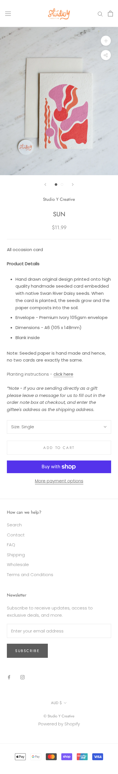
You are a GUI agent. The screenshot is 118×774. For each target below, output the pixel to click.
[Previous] (45, 184)
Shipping (16, 555)
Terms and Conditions (30, 575)
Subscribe (27, 650)
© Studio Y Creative (59, 716)
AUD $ (56, 703)
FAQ (11, 545)
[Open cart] (110, 13)
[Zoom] (106, 41)
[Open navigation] (8, 13)
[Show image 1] (56, 184)
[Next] (73, 184)
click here (63, 374)
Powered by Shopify (59, 724)
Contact (16, 535)
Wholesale (18, 564)
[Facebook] (9, 677)
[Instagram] (22, 677)
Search (14, 525)
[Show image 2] (62, 184)
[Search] (100, 13)
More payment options (59, 481)
